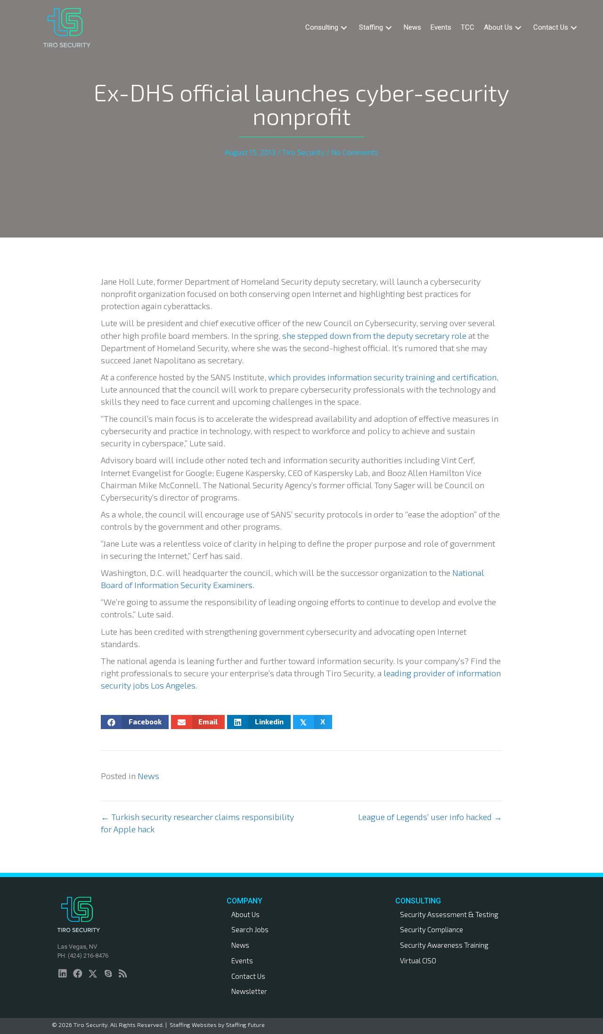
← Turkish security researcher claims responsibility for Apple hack (197, 823)
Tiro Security (303, 152)
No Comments (354, 152)
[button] (344, 27)
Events (242, 960)
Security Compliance (431, 929)
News (148, 776)
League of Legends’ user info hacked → (430, 817)
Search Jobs (250, 929)
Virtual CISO (418, 960)
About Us (245, 914)
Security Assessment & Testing (449, 914)
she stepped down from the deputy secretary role (374, 335)
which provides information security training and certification (382, 377)
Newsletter (249, 991)
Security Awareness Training (444, 945)
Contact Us (248, 976)
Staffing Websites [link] (193, 1024)
